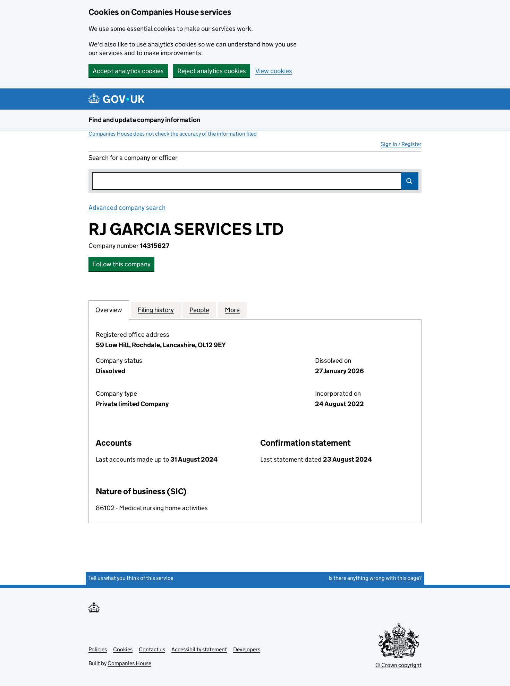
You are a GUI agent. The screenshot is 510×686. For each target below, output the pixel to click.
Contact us (152, 649)
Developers (246, 649)
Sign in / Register (401, 144)
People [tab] (199, 310)
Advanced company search (126, 208)
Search (409, 181)
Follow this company (121, 264)
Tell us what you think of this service (130, 578)
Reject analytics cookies (211, 71)
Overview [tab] (108, 310)
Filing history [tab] (156, 310)
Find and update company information (144, 120)
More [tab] (232, 310)
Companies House (129, 663)
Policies (97, 649)
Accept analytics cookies (128, 71)
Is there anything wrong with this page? (375, 578)
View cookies (273, 71)
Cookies (123, 649)
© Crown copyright (398, 665)
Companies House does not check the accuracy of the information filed (172, 133)
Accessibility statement (199, 649)
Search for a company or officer (133, 158)
